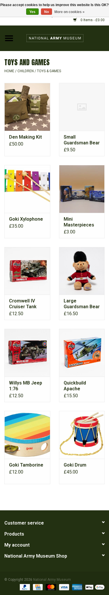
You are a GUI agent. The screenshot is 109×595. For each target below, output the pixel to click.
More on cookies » (69, 12)
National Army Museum (52, 580)
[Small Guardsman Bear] (82, 107)
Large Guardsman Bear (82, 303)
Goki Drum (75, 465)
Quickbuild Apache (75, 385)
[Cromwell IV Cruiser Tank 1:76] (27, 271)
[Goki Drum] (82, 435)
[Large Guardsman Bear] (82, 271)
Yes (32, 12)
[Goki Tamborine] (27, 435)
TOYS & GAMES (49, 71)
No (46, 12)
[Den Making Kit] (27, 107)
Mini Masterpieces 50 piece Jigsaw (81, 222)
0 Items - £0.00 (92, 20)
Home (9, 71)
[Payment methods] (24, 587)
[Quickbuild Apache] (82, 353)
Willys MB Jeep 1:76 (25, 385)
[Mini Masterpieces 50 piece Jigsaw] (82, 189)
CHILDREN (25, 71)
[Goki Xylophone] (27, 189)
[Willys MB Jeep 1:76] (27, 353)
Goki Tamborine (26, 465)
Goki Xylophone (26, 219)
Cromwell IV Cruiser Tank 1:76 (23, 304)
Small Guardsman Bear (82, 140)
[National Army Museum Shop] (63, 38)
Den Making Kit (25, 137)
